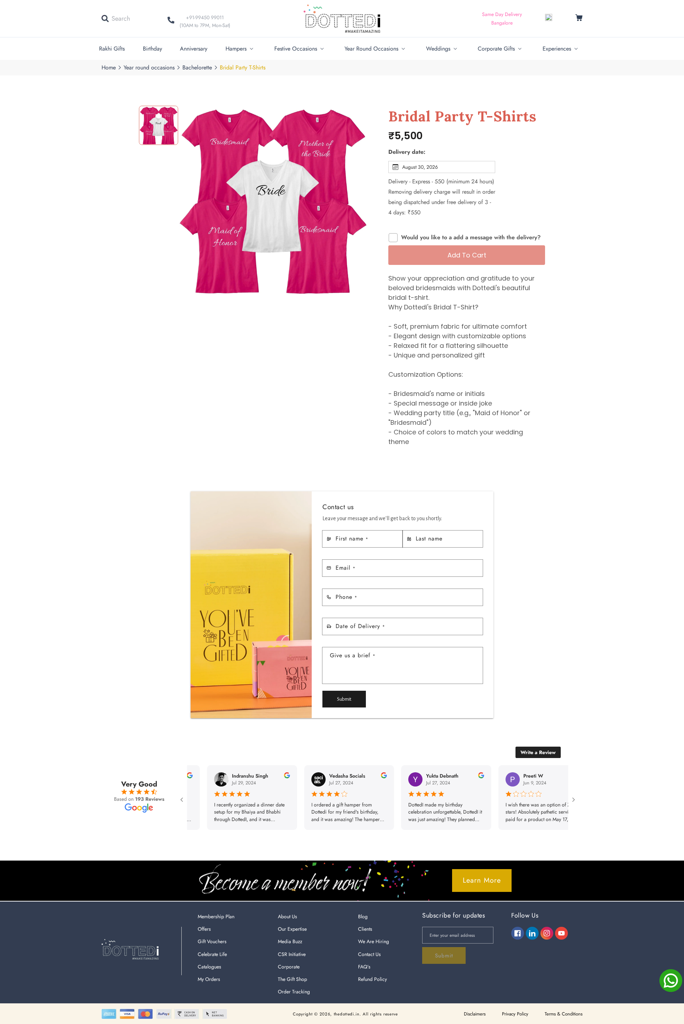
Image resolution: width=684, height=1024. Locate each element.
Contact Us (369, 954)
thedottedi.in (346, 1014)
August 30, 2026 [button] (420, 167)
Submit (344, 699)
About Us (287, 916)
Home (109, 67)
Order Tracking (294, 991)
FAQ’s (364, 966)
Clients (365, 928)
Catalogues (209, 966)
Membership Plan (216, 916)
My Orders (209, 979)
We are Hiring (373, 941)
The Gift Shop (292, 979)
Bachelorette (197, 67)
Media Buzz (290, 941)
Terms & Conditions (563, 1013)
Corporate (289, 966)
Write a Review (538, 752)
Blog (363, 916)
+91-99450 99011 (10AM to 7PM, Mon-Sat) (205, 21)
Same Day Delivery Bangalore (502, 18)
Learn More (482, 880)
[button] (116, 18)
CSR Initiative (292, 954)
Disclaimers (475, 1013)
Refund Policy (372, 979)
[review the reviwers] (261, 776)
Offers (204, 928)
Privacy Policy (515, 1013)
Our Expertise (292, 928)
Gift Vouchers (212, 941)
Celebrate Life (212, 954)
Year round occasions (149, 67)
